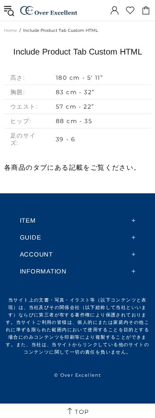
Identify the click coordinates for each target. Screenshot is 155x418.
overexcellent (49, 10)
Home (10, 30)
